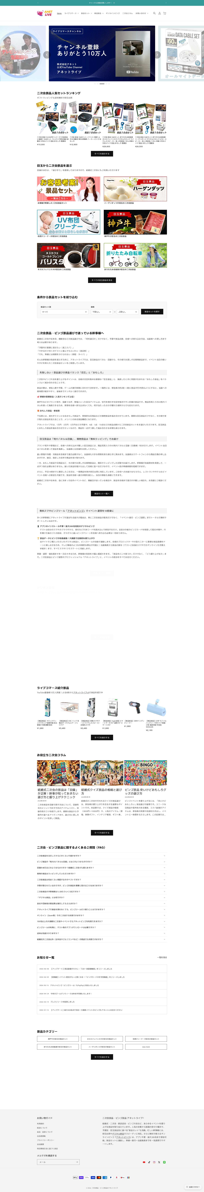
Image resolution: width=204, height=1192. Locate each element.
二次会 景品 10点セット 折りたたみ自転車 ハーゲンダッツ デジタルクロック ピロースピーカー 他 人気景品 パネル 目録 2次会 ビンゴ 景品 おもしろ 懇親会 (151, 140)
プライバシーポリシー (45, 1140)
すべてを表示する (102, 153)
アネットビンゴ (75, 510)
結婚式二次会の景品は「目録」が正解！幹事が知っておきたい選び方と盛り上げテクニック (58, 793)
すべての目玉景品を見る (102, 280)
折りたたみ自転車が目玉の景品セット (58, 1047)
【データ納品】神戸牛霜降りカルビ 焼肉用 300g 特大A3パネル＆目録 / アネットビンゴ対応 (47, 626)
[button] (71, 13)
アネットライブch (81, 692)
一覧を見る (162, 957)
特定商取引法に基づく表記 (47, 1148)
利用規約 (40, 1123)
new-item (146, 1047)
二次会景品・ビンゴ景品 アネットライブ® (123, 1117)
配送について (42, 1128)
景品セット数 (46, 307)
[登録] (76, 1162)
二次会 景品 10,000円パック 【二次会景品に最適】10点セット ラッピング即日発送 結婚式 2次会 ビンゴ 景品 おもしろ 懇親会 (53, 139)
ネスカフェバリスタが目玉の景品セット (102, 1039)
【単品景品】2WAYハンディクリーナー (134, 722)
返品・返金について (45, 1132)
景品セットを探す (152, 311)
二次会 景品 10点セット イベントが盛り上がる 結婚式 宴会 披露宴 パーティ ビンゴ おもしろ (85, 139)
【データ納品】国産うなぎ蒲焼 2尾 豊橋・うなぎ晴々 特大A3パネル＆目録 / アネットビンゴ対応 (90, 626)
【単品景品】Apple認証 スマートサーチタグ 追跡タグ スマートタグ (112, 723)
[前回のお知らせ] (37, 3)
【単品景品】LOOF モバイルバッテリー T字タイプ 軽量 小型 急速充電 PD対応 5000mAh (156, 724)
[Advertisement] (102, 663)
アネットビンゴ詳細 (102, 573)
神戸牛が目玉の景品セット (58, 1039)
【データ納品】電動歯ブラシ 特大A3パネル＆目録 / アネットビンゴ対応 (112, 625)
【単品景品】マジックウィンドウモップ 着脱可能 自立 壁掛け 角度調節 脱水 (47, 723)
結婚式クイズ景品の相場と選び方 (101, 791)
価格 (92, 307)
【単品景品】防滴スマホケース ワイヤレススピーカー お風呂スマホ (90, 723)
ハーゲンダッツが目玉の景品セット (102, 1047)
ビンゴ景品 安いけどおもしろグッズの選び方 (145, 791)
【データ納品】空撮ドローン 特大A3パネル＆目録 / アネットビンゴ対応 (156, 625)
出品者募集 (41, 1136)
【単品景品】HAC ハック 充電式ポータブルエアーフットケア (69, 723)
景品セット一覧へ (102, 493)
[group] (102, 53)
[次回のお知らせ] (166, 3)
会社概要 (40, 1144)
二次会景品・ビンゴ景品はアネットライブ (105, 1188)
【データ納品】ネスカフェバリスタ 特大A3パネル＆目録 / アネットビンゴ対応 (134, 625)
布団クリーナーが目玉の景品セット (146, 1039)
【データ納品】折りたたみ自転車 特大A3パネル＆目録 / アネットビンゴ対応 (69, 625)
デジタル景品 (118, 1133)
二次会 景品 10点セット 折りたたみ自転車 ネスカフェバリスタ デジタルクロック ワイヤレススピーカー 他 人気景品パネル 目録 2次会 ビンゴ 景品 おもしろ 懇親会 (118, 140)
